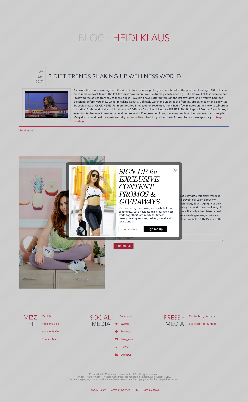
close (174, 169)
